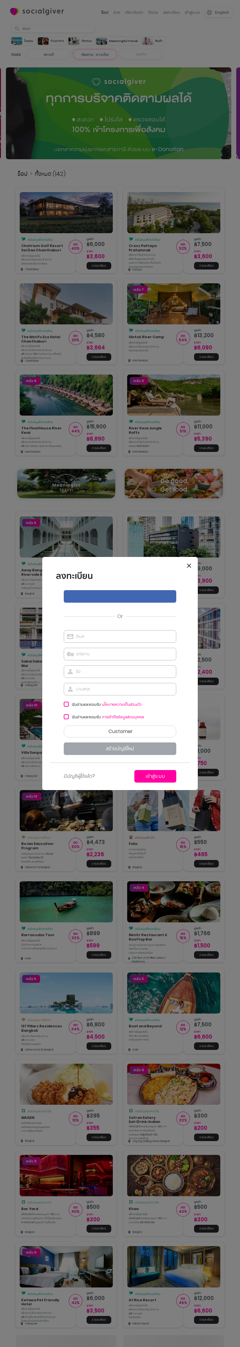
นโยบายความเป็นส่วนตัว (122, 704)
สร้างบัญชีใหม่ (120, 748)
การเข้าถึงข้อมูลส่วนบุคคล (123, 717)
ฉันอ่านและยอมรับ (107, 704)
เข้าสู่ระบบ (155, 776)
